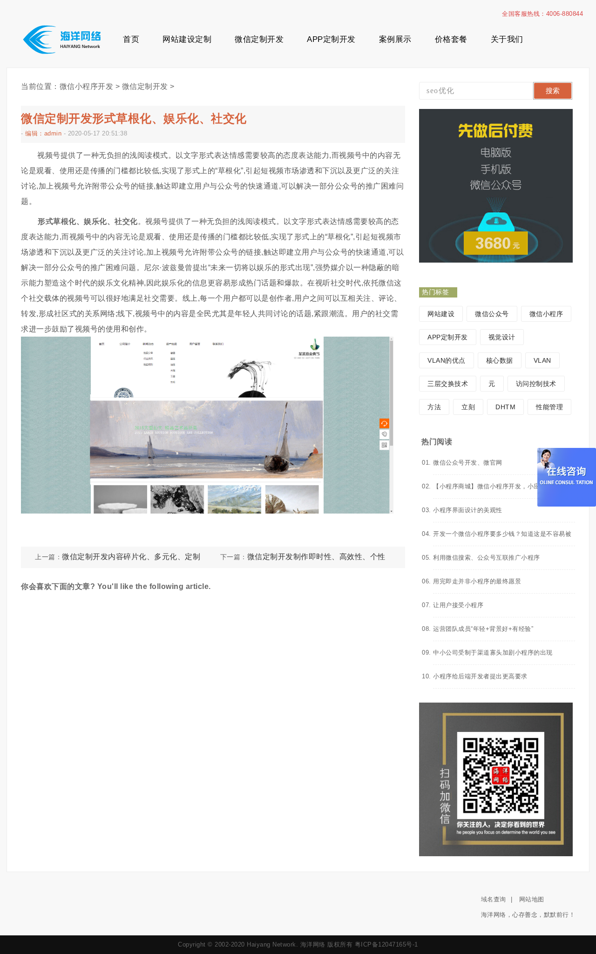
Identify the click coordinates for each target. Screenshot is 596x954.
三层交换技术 (447, 383)
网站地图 (531, 899)
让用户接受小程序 (458, 605)
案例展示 (395, 39)
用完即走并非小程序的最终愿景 (477, 581)
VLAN (542, 360)
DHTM (505, 407)
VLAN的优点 (446, 360)
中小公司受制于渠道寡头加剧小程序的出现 (493, 652)
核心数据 (499, 360)
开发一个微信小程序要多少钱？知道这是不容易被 (502, 533)
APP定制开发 (331, 39)
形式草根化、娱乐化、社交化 (88, 221)
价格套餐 (451, 39)
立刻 (468, 407)
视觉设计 (501, 337)
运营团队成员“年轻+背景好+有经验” (483, 628)
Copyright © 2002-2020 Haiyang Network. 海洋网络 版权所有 (265, 944)
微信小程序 (546, 314)
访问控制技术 (536, 383)
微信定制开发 (259, 39)
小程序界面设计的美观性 (467, 510)
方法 (434, 407)
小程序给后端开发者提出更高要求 (480, 676)
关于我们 (507, 39)
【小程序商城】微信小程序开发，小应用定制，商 (502, 486)
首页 (131, 39)
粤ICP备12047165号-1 (386, 944)
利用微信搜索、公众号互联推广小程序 (486, 557)
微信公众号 (492, 314)
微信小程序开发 (87, 86)
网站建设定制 (187, 39)
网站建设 (440, 314)
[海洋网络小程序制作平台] (61, 40)
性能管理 (549, 407)
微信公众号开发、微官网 (467, 462)
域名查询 (493, 899)
